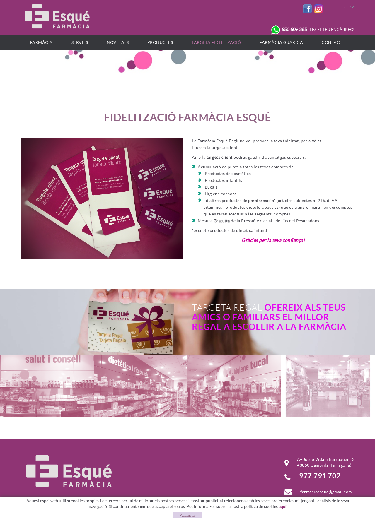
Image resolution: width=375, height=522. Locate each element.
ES (344, 7)
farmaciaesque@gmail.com (326, 492)
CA (352, 7)
